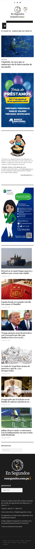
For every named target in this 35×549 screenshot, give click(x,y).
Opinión (14, 542)
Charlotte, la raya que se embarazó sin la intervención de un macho (16, 64)
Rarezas (24, 542)
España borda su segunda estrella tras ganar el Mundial (16, 303)
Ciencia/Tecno (7, 542)
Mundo (22, 540)
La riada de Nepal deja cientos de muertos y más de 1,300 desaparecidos (15, 368)
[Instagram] (20, 2)
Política (5, 540)
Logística (5, 544)
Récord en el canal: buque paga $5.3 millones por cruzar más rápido (16, 272)
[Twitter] (17, 2)
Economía (11, 540)
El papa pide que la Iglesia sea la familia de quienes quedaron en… (16, 400)
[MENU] (4, 26)
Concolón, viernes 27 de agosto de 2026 (13, 167)
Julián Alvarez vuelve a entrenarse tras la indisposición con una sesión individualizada (17, 432)
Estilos (4, 59)
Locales (17, 540)
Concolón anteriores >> (27, 175)
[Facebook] (15, 2)
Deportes (28, 540)
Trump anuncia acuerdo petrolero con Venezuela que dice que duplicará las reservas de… (16, 335)
